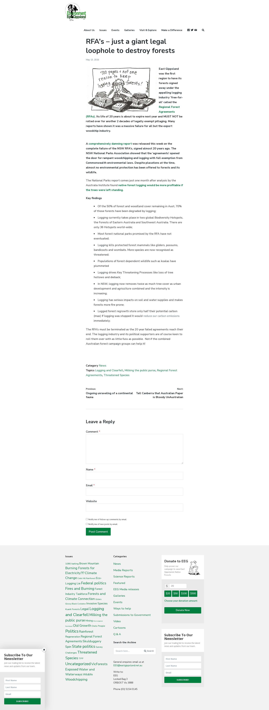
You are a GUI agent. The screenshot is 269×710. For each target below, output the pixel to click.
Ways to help (122, 608)
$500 (193, 593)
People (101, 626)
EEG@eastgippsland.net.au (127, 665)
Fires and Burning (79, 588)
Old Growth (82, 625)
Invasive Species (97, 603)
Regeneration (72, 636)
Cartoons (119, 628)
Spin (68, 647)
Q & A (117, 634)
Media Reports (123, 570)
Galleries (129, 30)
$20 (168, 593)
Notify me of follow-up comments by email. (107, 519)
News (102, 365)
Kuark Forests (72, 609)
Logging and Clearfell (109, 370)
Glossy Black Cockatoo (75, 603)
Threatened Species (116, 375)
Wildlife (88, 674)
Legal (84, 609)
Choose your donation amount (180, 600)
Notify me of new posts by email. (103, 524)
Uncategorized (78, 664)
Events (115, 30)
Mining (89, 620)
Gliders (98, 599)
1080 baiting (72, 563)
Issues (103, 30)
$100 (184, 593)
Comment (93, 432)
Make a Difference (171, 30)
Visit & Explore (148, 30)
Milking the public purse (140, 370)
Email (90, 485)
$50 (175, 593)
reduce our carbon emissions (161, 316)
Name (90, 469)
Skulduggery (92, 641)
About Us (89, 30)
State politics (83, 646)
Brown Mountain (89, 563)
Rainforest (86, 631)
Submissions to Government (132, 615)
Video (117, 621)
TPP (81, 658)
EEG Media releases (126, 589)
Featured (119, 583)
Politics (71, 631)
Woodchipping (76, 679)
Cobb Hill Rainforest (86, 578)
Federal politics (93, 583)
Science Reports (124, 576)
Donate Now (183, 610)
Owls (94, 626)
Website (91, 501)
